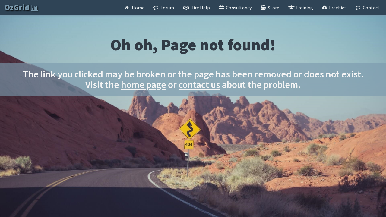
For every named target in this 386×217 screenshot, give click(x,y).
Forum (167, 8)
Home (137, 8)
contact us (199, 85)
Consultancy (238, 8)
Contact (371, 8)
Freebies (337, 8)
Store (273, 8)
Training (304, 8)
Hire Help (199, 8)
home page (143, 85)
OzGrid (18, 7)
